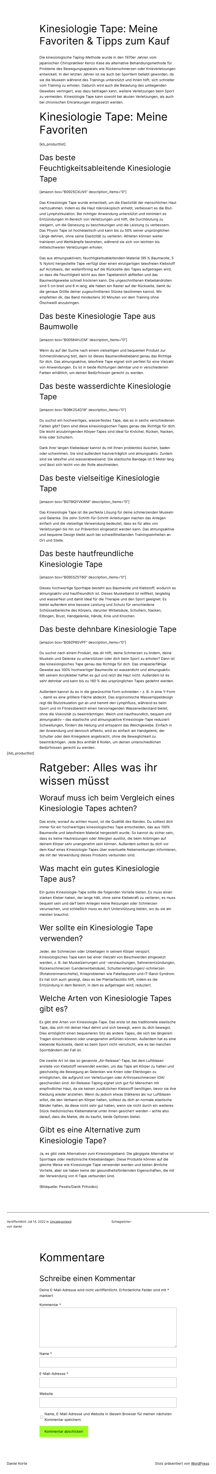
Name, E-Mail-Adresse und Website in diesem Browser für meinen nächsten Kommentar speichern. (108, 1417)
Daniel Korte (17, 1463)
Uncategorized (61, 1222)
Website (46, 1394)
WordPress (200, 1463)
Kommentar (50, 1305)
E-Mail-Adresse (53, 1374)
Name (45, 1354)
